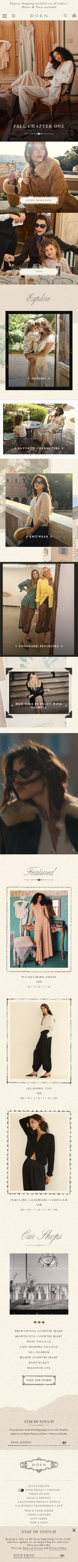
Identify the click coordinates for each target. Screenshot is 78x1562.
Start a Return (39, 1514)
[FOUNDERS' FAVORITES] (39, 609)
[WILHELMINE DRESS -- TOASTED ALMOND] (39, 943)
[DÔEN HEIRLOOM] (39, 177)
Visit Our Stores (39, 1380)
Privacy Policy (57, 1548)
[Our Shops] (39, 1284)
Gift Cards (39, 1518)
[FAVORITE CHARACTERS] (39, 429)
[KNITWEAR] (39, 510)
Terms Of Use (39, 1493)
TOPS (39, 271)
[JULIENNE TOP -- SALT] (39, 1054)
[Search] (65, 16)
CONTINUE (64, 1442)
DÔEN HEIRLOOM (39, 200)
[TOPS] (39, 249)
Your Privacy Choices (42, 1489)
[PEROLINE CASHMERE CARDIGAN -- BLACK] (39, 1166)
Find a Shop (39, 1522)
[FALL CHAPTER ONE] (39, 81)
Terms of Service (33, 1548)
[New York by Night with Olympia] (39, 693)
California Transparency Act (39, 1505)
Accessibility (39, 1485)
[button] (4, 16)
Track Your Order (39, 1510)
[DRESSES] (39, 350)
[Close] (74, 1530)
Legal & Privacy (39, 1497)
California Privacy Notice (39, 1501)
